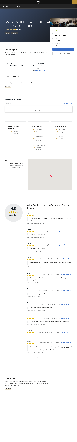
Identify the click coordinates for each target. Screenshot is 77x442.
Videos (18, 6)
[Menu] (2, 2)
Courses (12, 6)
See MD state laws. (40, 70)
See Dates (63, 49)
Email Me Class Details (63, 53)
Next (48, 358)
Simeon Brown (10, 29)
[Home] (38, 2)
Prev (30, 358)
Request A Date (67, 103)
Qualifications (4, 6)
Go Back (8, 17)
